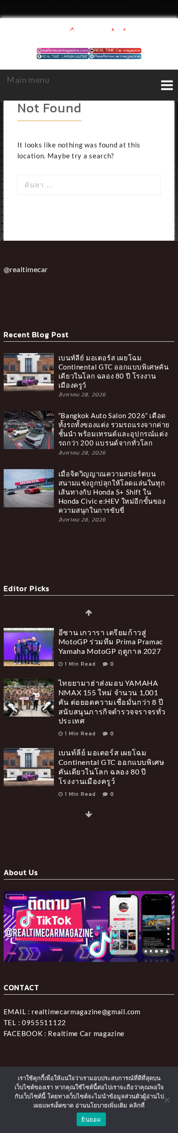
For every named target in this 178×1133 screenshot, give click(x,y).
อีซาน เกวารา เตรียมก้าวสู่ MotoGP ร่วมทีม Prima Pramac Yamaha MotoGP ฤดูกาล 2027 (110, 642)
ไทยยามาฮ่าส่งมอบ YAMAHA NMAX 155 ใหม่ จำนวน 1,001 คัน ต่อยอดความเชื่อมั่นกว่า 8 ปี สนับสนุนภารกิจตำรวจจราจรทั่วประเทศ (112, 701)
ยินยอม (91, 1119)
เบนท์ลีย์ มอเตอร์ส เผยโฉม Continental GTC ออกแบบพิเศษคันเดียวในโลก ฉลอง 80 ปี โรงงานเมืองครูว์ (113, 371)
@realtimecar (26, 269)
